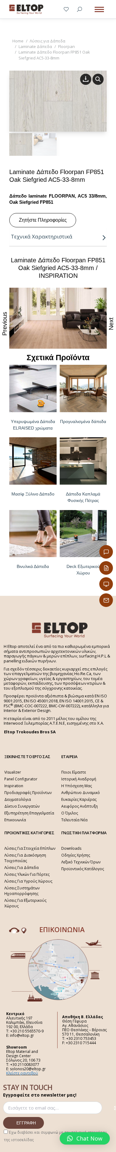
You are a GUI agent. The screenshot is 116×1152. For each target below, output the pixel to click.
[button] (85, 1138)
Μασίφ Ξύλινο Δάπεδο (32, 493)
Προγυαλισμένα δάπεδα (83, 421)
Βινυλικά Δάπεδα (33, 566)
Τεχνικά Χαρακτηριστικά (41, 236)
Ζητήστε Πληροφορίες (43, 220)
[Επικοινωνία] (106, 552)
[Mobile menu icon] (99, 9)
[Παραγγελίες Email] (106, 600)
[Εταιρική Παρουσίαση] (106, 584)
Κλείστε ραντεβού (22, 1073)
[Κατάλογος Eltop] (106, 568)
